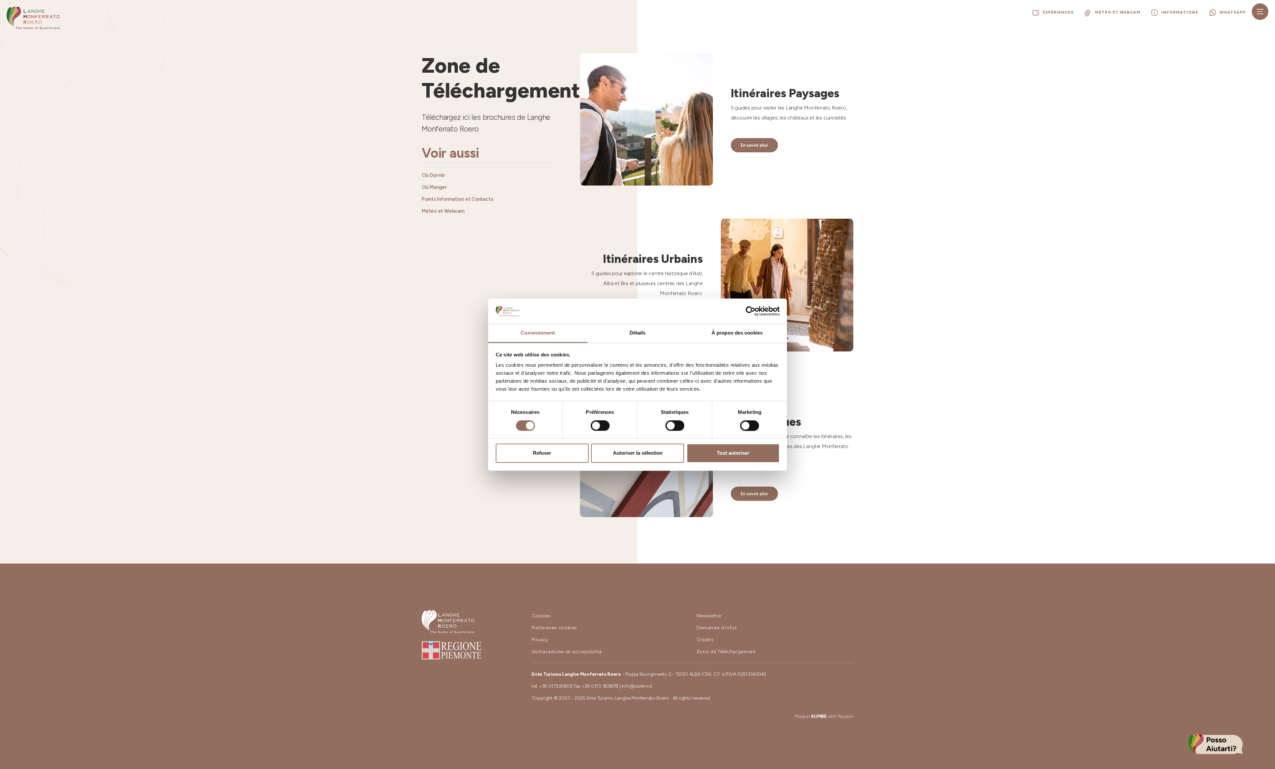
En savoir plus (754, 145)
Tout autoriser (733, 453)
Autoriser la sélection (637, 453)
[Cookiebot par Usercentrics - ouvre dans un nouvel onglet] (751, 311)
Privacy (540, 640)
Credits (705, 640)
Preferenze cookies (554, 628)
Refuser (542, 453)
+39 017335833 (555, 686)
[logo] (33, 18)
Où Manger (434, 187)
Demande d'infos (717, 628)
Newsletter (709, 616)
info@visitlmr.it (637, 686)
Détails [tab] (638, 333)
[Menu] (1260, 11)
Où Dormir (433, 175)
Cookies (541, 616)
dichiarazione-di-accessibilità (567, 651)
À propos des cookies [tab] (737, 333)
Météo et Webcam (443, 211)
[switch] (600, 425)
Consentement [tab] (538, 333)
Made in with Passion (824, 716)
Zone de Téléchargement (726, 651)
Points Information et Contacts (457, 199)
